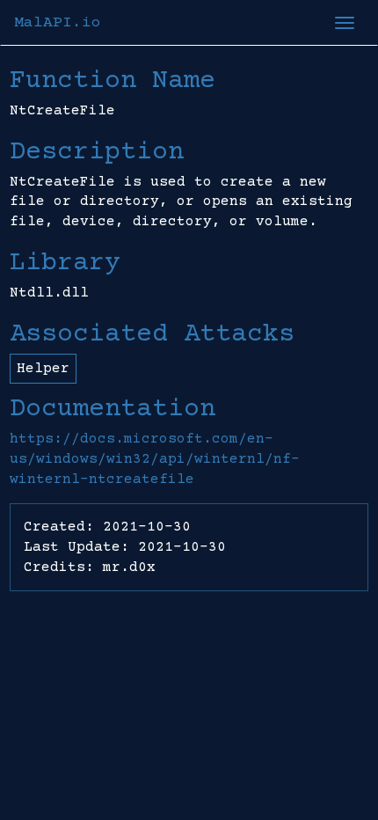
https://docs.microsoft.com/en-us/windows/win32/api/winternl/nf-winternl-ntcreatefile (155, 459)
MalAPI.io (57, 23)
